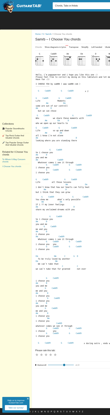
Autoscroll (41, 365)
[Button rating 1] (37, 354)
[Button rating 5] (55, 354)
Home (38, 34)
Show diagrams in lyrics (56, 46)
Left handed (96, 47)
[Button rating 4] (50, 354)
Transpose (73, 47)
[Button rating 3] (46, 354)
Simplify (84, 47)
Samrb (48, 34)
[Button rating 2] (41, 354)
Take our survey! (15, 408)
